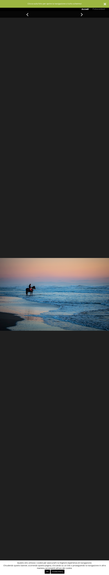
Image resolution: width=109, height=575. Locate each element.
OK (47, 571)
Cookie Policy (57, 571)
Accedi (85, 9)
